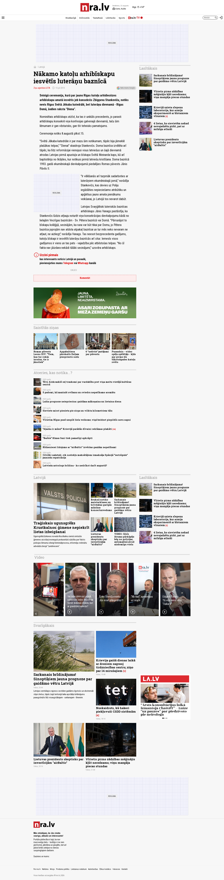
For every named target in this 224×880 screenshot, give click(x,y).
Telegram (68, 263)
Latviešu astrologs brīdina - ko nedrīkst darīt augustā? (75, 465)
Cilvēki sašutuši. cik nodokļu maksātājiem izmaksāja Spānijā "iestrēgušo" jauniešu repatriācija (85, 456)
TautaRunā (98, 18)
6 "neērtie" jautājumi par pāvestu (97, 353)
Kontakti (125, 869)
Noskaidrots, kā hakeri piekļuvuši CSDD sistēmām (116, 709)
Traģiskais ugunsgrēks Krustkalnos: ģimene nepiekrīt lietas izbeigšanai (61, 527)
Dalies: (74, 270)
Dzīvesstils (84, 18)
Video (39, 557)
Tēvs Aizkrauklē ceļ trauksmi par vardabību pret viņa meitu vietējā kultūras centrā (87, 383)
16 (114, 429)
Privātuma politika (62, 869)
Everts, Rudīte (119, 8)
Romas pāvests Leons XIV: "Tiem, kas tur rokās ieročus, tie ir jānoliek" (44, 357)
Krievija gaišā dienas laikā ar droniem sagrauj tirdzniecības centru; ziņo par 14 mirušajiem (115, 665)
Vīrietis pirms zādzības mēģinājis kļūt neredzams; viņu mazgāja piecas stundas (172, 94)
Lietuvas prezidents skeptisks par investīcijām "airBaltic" (170, 142)
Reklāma (45, 869)
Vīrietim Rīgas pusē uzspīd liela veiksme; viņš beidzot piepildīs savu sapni (87, 419)
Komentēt (85, 278)
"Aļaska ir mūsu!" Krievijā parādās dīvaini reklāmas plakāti (77, 429)
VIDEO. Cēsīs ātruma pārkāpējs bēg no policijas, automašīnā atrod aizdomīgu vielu (124, 539)
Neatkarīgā (71, 18)
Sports (122, 18)
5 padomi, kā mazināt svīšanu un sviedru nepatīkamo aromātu (79, 392)
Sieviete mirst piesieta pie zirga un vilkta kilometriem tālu (77, 410)
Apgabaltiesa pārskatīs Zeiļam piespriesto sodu (69, 354)
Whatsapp (83, 263)
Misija (52, 869)
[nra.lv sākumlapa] (94, 7)
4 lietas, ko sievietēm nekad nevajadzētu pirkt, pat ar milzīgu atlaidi (171, 126)
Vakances (116, 869)
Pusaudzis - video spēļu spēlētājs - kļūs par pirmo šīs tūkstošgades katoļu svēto (124, 357)
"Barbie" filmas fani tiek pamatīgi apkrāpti (67, 438)
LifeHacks (111, 18)
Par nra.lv (37, 869)
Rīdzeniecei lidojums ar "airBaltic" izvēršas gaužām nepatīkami (79, 447)
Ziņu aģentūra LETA (42, 88)
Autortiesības (93, 869)
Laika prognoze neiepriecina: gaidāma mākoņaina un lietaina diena (82, 401)
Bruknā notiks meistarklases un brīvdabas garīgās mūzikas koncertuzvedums (101, 505)
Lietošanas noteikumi (79, 869)
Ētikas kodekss (105, 869)
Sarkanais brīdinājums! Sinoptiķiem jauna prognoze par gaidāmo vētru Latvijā (171, 78)
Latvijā (41, 67)
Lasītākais (148, 68)
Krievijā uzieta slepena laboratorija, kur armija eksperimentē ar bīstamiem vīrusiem (171, 112)
